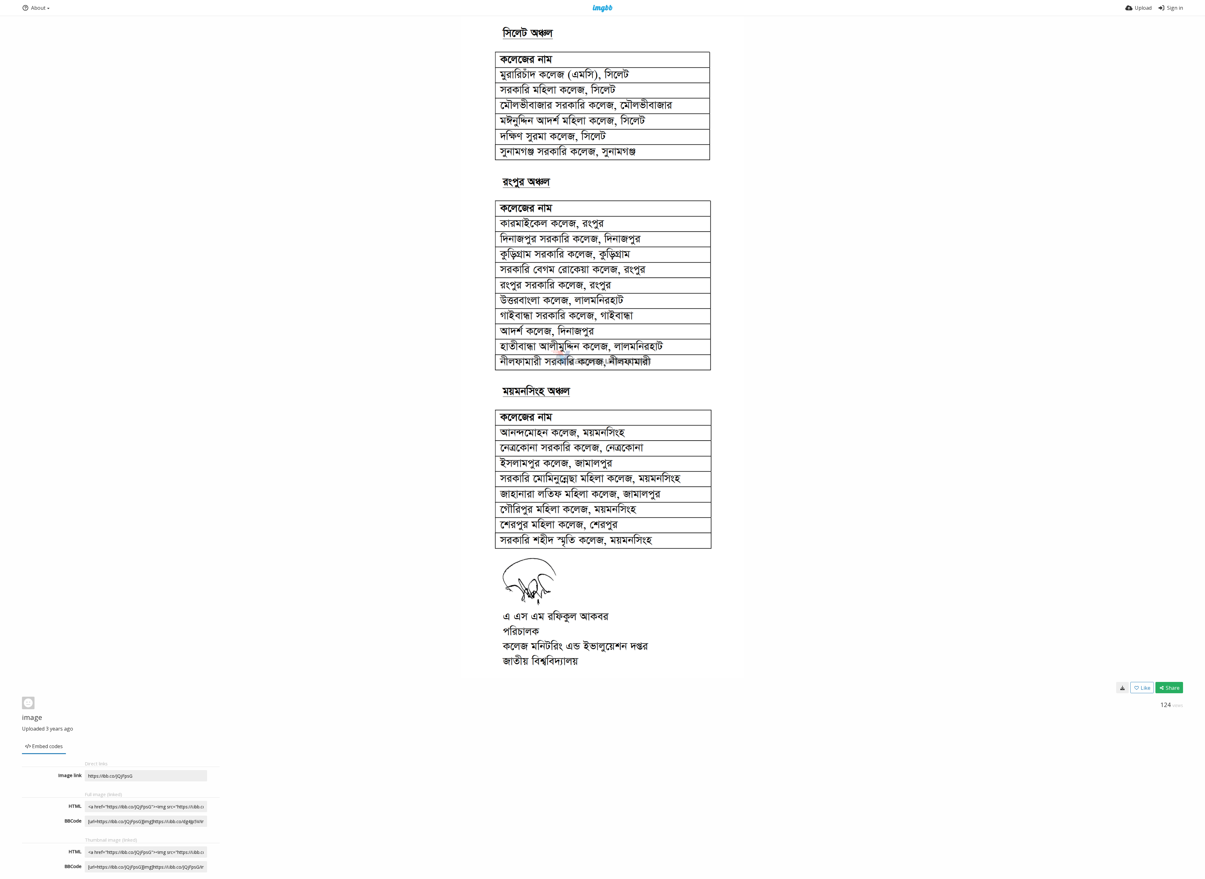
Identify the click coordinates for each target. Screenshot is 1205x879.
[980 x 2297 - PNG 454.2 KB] (1122, 687)
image (32, 717)
